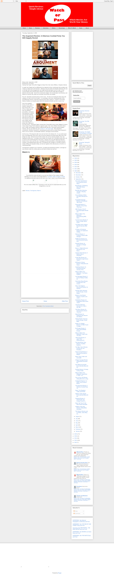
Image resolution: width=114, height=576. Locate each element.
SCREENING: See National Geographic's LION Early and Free (81, 521)
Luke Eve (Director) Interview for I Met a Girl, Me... (80, 306)
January (78, 431)
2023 (75, 164)
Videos (53, 28)
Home (24, 28)
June (77, 420)
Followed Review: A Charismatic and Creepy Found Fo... (80, 400)
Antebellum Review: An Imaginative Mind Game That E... (81, 301)
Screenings (62, 28)
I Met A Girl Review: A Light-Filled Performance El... (80, 339)
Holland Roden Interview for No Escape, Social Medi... (81, 320)
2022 (75, 166)
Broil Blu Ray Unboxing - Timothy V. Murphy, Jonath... (81, 192)
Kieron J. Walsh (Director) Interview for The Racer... (81, 249)
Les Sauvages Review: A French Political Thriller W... (81, 278)
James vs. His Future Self (47, 128)
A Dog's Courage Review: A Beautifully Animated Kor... (81, 361)
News (30, 28)
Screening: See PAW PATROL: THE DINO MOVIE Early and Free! (81, 528)
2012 (75, 442)
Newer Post (25, 301)
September (78, 179)
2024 (75, 162)
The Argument (33, 190)
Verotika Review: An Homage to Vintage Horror (80, 245)
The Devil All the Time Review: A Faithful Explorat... (80, 344)
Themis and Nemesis (82, 495)
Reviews (37, 28)
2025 (75, 160)
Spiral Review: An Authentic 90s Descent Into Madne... (81, 315)
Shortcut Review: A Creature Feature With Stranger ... (81, 235)
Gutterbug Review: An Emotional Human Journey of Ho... (80, 268)
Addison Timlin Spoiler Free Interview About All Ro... (81, 395)
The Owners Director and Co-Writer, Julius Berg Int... (81, 412)
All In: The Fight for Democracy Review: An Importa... (81, 287)
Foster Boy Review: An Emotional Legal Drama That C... (81, 259)
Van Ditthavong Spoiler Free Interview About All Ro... (81, 366)
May (77, 422)
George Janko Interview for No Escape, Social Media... (81, 292)
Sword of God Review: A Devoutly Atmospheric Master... (81, 353)
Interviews (45, 28)
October (78, 177)
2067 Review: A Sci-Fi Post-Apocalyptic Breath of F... (81, 210)
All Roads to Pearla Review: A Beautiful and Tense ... (81, 264)
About (87, 28)
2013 (75, 440)
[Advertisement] (45, 285)
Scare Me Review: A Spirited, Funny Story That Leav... (81, 206)
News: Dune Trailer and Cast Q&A (81, 357)
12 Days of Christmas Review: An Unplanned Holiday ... (81, 231)
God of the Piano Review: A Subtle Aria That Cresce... (81, 282)
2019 (75, 434)
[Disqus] (45, 212)
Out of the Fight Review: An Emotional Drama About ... (81, 182)
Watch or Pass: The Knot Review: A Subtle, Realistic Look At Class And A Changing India (82, 457)
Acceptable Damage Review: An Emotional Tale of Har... (81, 201)
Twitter (54, 176)
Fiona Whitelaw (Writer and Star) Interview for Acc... (81, 196)
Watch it (39, 190)
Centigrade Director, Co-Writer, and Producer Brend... (81, 382)
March (77, 427)
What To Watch (72, 28)
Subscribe (76, 95)
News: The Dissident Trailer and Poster (80, 391)
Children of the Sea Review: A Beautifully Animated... (81, 408)
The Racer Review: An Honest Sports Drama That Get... (81, 311)
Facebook (50, 176)
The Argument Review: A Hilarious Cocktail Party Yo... (81, 387)
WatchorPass (80, 452)
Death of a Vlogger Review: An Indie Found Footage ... (81, 325)
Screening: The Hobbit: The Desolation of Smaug (85, 132)
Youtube (63, 176)
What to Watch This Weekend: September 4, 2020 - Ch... (81, 374)
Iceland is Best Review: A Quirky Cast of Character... (81, 254)
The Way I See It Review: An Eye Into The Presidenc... (81, 348)
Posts (76, 511)
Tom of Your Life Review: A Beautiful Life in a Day (81, 378)
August (77, 416)
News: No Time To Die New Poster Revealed (81, 403)
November (78, 174)
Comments (77, 513)
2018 (75, 436)
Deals (80, 28)
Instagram (58, 176)
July (77, 418)
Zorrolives (79, 486)
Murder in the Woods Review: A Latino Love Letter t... (81, 296)
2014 (75, 438)
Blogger (59, 573)
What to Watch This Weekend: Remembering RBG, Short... (80, 215)
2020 (75, 171)
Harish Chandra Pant (82, 462)
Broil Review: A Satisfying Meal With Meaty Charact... (81, 187)
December (78, 172)
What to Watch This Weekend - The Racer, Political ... (81, 273)
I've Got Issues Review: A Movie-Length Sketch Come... (81, 221)
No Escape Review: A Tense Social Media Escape (80, 330)
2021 (75, 168)
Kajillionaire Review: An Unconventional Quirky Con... (81, 240)
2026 (75, 158)
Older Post (65, 301)
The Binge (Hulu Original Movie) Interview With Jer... (81, 226)
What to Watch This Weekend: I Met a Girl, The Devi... (81, 334)
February (78, 429)
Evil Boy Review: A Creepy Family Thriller (81, 370)
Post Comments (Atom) (48, 306)
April (77, 425)
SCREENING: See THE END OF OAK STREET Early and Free (82, 524)
